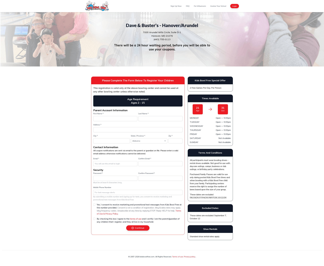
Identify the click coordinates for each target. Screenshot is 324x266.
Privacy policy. (189, 257)
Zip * (170, 136)
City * (95, 136)
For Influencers (200, 6)
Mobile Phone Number (102, 187)
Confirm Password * (146, 173)
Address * (97, 125)
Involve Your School (218, 6)
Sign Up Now (176, 6)
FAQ (187, 6)
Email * (96, 158)
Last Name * (143, 113)
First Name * (98, 113)
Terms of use (177, 257)
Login (234, 6)
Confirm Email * (144, 158)
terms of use (135, 218)
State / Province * (138, 136)
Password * (98, 173)
